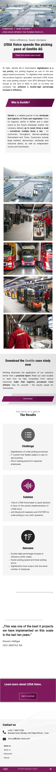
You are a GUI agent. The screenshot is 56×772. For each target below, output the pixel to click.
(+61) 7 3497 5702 (16, 731)
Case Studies (23, 29)
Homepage (7, 29)
